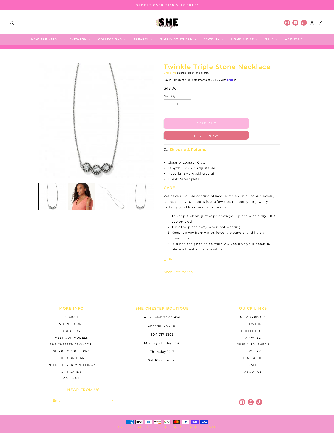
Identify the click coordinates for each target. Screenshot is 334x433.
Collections (253, 331)
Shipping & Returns (71, 351)
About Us (71, 331)
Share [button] (172, 259)
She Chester (142, 426)
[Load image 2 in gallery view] (81, 196)
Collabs (71, 378)
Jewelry (253, 351)
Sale (253, 365)
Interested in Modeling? (71, 365)
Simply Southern (253, 344)
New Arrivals (253, 317)
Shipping (170, 72)
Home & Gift (253, 358)
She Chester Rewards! (71, 344)
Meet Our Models (71, 337)
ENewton (253, 324)
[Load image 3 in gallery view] (111, 196)
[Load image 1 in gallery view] (52, 196)
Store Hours (71, 324)
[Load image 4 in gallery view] (140, 196)
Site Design (166, 426)
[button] (12, 23)
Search (71, 317)
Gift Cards (71, 371)
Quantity (170, 96)
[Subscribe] (111, 400)
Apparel (253, 337)
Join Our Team (71, 358)
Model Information (178, 272)
